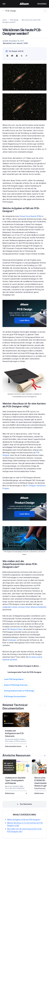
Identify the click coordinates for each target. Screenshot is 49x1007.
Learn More (24, 320)
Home (4, 20)
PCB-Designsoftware (14, 629)
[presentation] (45, 756)
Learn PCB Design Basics (14, 679)
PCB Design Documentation (15, 696)
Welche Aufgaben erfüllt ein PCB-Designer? (24, 819)
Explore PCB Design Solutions (16, 685)
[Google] (22, 56)
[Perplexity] (12, 56)
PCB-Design (10, 11)
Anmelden (42, 4)
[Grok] (26, 56)
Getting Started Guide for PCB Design (19, 691)
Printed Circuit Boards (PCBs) (30, 216)
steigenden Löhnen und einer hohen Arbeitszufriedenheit (24, 607)
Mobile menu (4, 3)
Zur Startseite (26, 804)
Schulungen (11, 640)
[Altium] (24, 4)
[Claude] (17, 56)
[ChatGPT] (7, 56)
